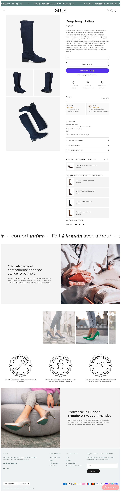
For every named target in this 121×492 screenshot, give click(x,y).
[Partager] (76, 224)
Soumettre (93, 471)
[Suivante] (104, 159)
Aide (67, 457)
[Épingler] (83, 224)
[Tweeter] (79, 224)
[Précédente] (107, 159)
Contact (68, 460)
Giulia (8, 488)
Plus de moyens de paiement (87, 75)
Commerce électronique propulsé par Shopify (22, 488)
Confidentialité (70, 463)
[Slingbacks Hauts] (70, 166)
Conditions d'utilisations (74, 466)
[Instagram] (8, 468)
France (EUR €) (10, 483)
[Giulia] (60, 10)
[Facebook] (4, 468)
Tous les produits (55, 457)
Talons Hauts (54, 463)
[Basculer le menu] (5, 10)
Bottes (52, 460)
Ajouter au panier (87, 64)
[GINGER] (70, 182)
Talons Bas (53, 466)
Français (23, 483)
